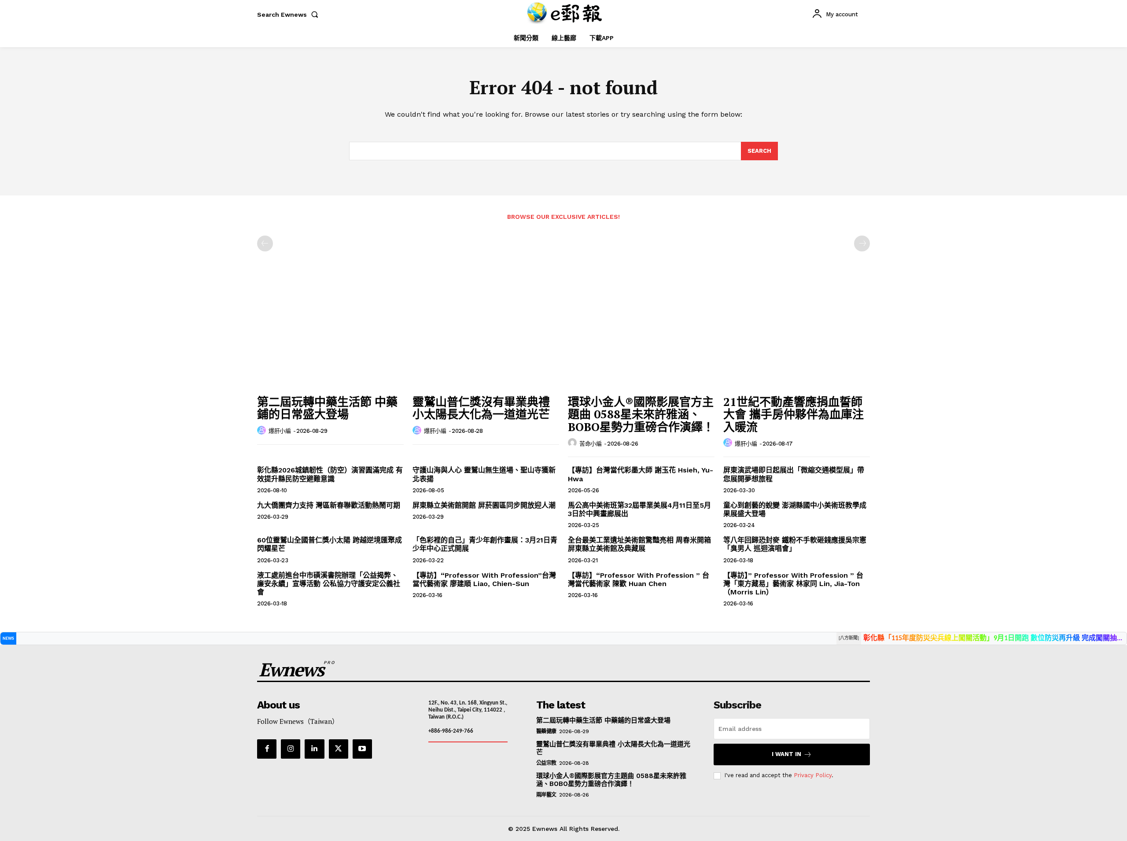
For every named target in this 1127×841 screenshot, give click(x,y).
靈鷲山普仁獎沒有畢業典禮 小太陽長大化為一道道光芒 (481, 408)
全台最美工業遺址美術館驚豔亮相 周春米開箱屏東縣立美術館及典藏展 (639, 544)
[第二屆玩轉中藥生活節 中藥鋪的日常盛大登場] (330, 335)
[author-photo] (263, 430)
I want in (786, 754)
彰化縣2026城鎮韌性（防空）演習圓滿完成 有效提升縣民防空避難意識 (330, 474)
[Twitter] (338, 749)
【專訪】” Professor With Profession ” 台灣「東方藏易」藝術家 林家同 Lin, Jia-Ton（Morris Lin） (793, 583)
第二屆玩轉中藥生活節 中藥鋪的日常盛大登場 (327, 408)
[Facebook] (266, 749)
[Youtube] (362, 749)
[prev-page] (265, 243)
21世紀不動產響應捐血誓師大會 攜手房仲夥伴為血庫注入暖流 (793, 414)
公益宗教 (546, 763)
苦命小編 (590, 443)
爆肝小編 (280, 431)
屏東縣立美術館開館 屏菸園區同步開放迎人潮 (484, 505)
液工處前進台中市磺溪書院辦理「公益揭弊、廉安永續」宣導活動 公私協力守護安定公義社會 (328, 583)
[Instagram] (290, 749)
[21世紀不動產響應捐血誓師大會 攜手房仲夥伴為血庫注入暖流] (796, 335)
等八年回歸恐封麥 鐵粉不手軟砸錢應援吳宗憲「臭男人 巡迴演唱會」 (794, 544)
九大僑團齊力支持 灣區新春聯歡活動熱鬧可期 (328, 505)
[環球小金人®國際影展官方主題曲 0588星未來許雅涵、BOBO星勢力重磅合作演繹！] (641, 335)
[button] (289, 14)
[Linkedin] (314, 749)
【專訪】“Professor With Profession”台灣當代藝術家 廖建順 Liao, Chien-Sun (484, 579)
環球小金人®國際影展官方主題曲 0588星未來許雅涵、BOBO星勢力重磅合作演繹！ (641, 414)
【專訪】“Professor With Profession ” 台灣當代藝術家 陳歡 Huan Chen (638, 579)
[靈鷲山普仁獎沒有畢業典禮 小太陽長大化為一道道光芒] (485, 335)
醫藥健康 (546, 731)
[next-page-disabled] (862, 243)
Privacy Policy (813, 775)
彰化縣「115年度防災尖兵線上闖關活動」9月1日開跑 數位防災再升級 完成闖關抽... (992, 638)
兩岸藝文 (546, 795)
